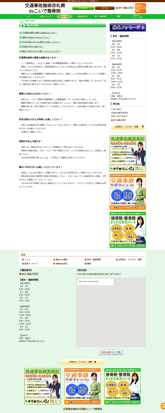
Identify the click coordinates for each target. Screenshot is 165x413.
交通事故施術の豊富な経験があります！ (39, 33)
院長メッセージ (31, 264)
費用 (89, 264)
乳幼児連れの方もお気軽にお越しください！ (41, 42)
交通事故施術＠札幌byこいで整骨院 (82, 409)
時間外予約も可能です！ (32, 47)
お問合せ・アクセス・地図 (126, 127)
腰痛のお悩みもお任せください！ (36, 37)
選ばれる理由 (61, 260)
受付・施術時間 (94, 260)
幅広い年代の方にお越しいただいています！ (41, 51)
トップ (28, 16)
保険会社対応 (61, 264)
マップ (110, 352)
